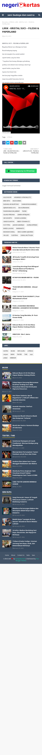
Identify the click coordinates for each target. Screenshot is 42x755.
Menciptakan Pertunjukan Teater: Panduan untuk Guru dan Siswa (25, 453)
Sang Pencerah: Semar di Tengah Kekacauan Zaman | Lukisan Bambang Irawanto (25, 499)
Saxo (33, 555)
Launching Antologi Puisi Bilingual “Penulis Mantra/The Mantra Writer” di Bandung (26, 268)
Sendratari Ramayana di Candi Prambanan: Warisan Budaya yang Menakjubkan (25, 443)
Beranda (5, 22)
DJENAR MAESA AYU (9, 208)
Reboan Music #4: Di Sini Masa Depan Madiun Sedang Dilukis (24, 326)
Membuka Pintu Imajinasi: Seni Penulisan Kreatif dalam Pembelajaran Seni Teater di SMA (25, 473)
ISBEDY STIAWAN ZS (23, 221)
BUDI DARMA (17, 201)
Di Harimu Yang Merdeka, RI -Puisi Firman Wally (25, 316)
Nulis (28, 555)
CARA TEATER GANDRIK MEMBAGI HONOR (25, 483)
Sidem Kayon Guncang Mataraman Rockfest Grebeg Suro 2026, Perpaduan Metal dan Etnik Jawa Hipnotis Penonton (25, 385)
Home (7, 555)
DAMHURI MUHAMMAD (29, 204)
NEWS (12, 354)
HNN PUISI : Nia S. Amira (21, 334)
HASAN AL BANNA (20, 218)
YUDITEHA (14, 235)
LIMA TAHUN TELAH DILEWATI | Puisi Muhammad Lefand (26, 297)
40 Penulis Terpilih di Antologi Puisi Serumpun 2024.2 (26, 258)
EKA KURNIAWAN (23, 208)
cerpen (5, 354)
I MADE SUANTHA (8, 221)
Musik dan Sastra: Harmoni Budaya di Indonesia (26, 426)
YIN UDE (6, 235)
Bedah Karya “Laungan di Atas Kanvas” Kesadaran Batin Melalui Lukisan (25, 521)
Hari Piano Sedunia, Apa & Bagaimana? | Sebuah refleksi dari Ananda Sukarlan (25, 398)
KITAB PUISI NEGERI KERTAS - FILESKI (26, 277)
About (13, 555)
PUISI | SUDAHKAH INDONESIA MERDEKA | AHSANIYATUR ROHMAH (26, 307)
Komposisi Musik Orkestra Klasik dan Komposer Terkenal (25, 417)
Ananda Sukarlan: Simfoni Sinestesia (22, 407)
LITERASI (11, 22)
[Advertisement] (21, 659)
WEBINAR (13, 358)
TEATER (19, 354)
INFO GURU (21, 351)
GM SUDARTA (7, 218)
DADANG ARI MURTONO (11, 204)
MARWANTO (20, 228)
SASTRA (5, 351)
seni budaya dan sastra (21, 14)
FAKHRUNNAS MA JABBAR (11, 211)
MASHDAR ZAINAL (9, 232)
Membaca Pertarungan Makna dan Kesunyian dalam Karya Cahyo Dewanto (25, 510)
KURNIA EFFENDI (32, 225)
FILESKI (24, 211)
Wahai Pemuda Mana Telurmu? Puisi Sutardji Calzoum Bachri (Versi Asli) (26, 249)
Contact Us (20, 555)
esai (31, 354)
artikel (5, 358)
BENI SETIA (6, 201)
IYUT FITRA (6, 225)
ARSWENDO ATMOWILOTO (22, 197)
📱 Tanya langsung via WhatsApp (21, 171)
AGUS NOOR (7, 197)
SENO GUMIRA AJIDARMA (25, 232)
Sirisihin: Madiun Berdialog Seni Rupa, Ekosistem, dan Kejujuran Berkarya (25, 532)
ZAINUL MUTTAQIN (27, 235)
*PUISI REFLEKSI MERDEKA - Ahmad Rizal (25, 288)
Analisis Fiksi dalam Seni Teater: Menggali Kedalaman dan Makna (25, 462)
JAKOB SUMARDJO (18, 225)
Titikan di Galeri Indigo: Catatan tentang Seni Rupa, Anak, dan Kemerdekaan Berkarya (25, 543)
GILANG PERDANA (9, 215)
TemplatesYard (20, 559)
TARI (25, 354)
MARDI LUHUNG (8, 228)
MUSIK (13, 351)
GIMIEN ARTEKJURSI (23, 215)
